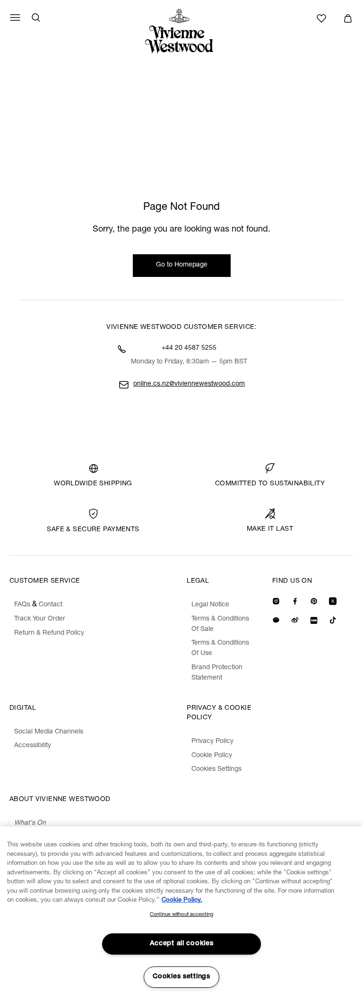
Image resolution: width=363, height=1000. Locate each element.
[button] (347, 18)
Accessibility (32, 745)
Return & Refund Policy (49, 633)
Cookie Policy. (182, 900)
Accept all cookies (182, 943)
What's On (30, 823)
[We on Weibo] (294, 620)
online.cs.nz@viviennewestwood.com (189, 384)
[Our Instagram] (276, 601)
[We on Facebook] (294, 601)
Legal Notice (210, 605)
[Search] (35, 17)
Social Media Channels (48, 732)
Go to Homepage (181, 265)
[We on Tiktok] (332, 620)
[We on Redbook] (313, 620)
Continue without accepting (181, 914)
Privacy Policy (212, 741)
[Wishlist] (322, 18)
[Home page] (181, 31)
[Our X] (332, 601)
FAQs (22, 605)
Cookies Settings (216, 769)
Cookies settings (181, 977)
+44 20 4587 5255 (189, 348)
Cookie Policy (211, 755)
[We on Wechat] (276, 620)
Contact (50, 605)
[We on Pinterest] (313, 601)
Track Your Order (39, 619)
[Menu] (15, 17)
